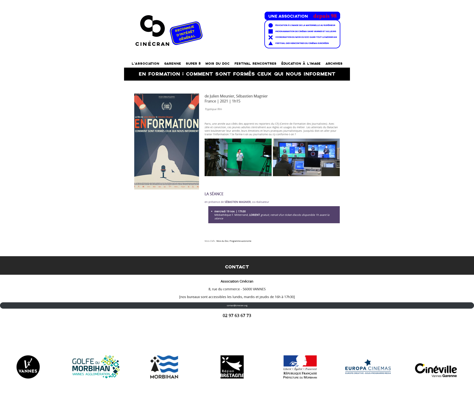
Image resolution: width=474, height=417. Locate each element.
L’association (145, 64)
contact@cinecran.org (237, 305)
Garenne (172, 64)
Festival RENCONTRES (255, 64)
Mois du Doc (222, 241)
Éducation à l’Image (301, 64)
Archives (334, 64)
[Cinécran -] (237, 28)
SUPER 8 (193, 64)
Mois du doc (217, 64)
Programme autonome (240, 241)
